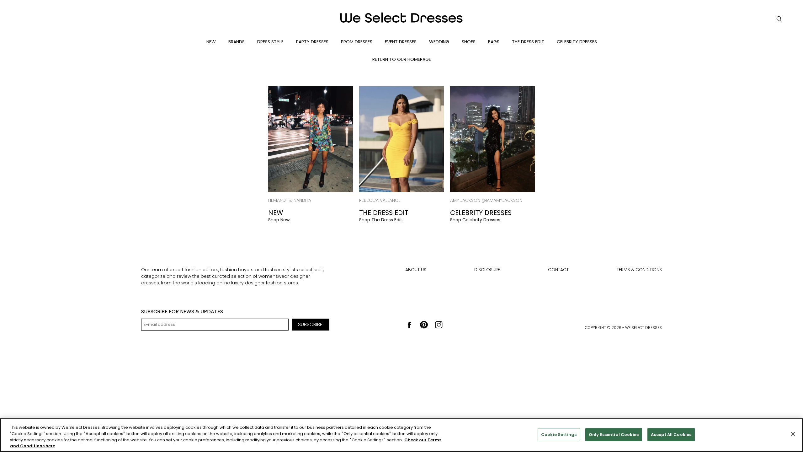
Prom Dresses (356, 42)
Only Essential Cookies (614, 435)
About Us (415, 269)
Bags (493, 42)
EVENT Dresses (401, 42)
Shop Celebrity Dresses (475, 220)
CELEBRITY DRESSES (577, 42)
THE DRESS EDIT (528, 42)
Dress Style (270, 42)
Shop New (279, 220)
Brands (236, 42)
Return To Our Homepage (401, 59)
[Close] (793, 434)
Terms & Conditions (639, 269)
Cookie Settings (559, 435)
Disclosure (487, 269)
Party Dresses (312, 42)
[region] (401, 435)
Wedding (439, 42)
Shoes (469, 42)
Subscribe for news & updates (182, 311)
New (211, 42)
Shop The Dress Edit (380, 220)
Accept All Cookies (671, 435)
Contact (558, 269)
